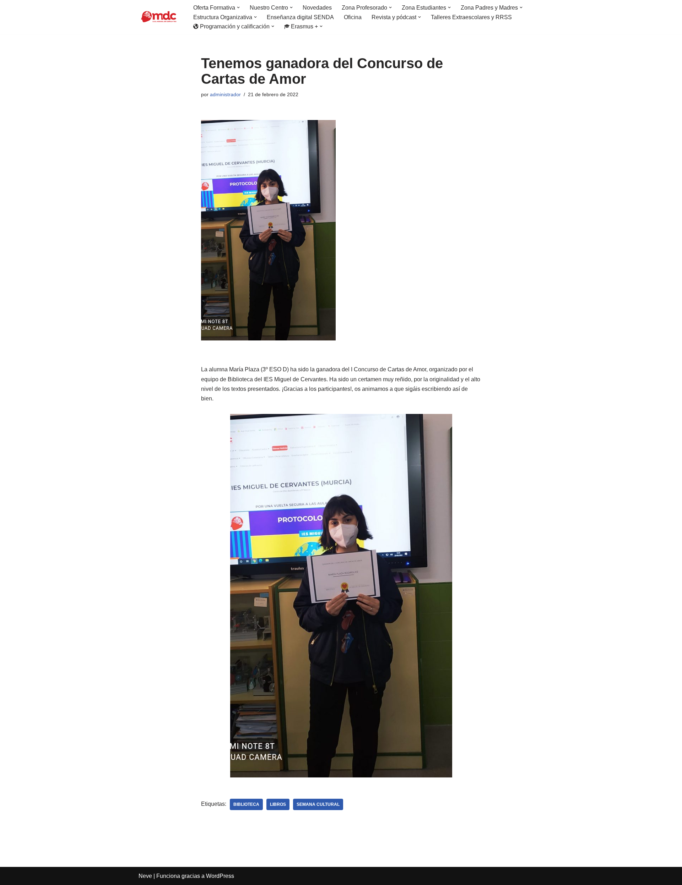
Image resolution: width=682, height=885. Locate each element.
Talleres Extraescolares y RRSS (471, 17)
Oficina (353, 17)
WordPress (220, 876)
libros (278, 804)
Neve (145, 876)
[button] (238, 7)
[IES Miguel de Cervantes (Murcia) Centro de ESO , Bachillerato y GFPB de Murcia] (160, 17)
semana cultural (318, 804)
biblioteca (246, 804)
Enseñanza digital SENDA (300, 17)
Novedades (317, 8)
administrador (225, 94)
